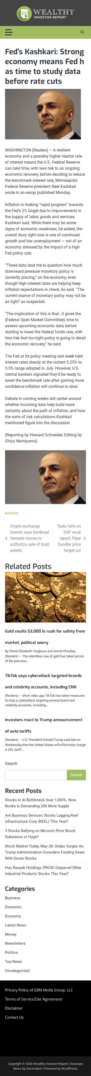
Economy (13, 916)
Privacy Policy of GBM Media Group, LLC (39, 990)
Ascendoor (34, 1068)
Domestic (13, 907)
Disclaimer (14, 1008)
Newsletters (15, 943)
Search (11, 763)
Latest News (15, 925)
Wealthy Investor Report (50, 1064)
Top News (13, 961)
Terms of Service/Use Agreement (33, 999)
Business (11, 513)
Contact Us (14, 1017)
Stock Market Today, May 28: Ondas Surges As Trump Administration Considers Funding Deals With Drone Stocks (45, 852)
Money (10, 934)
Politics (11, 952)
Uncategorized (17, 970)
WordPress (69, 1068)
